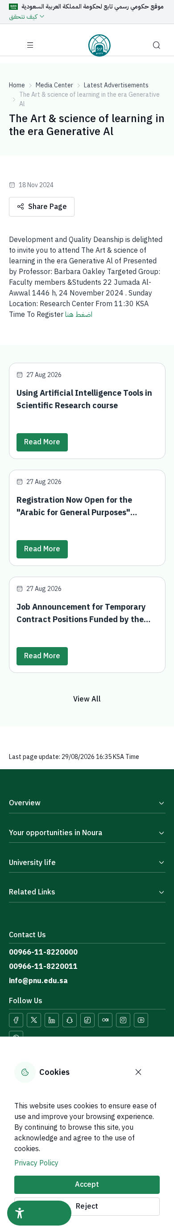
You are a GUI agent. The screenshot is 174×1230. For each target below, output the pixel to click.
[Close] (138, 1072)
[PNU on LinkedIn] (52, 1020)
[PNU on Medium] (105, 1020)
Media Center (54, 85)
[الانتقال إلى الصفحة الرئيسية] (99, 45)
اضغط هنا (78, 314)
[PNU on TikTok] (87, 1020)
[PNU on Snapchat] (69, 1020)
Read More (42, 442)
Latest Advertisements (116, 85)
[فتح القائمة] (30, 45)
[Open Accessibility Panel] (39, 1213)
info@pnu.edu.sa (38, 981)
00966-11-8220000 (43, 952)
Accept (87, 1184)
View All (87, 699)
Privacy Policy (36, 1163)
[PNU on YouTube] (141, 1020)
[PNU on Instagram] (123, 1020)
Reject (87, 1206)
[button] (157, 45)
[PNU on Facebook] (16, 1020)
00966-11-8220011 (43, 966)
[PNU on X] (34, 1020)
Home (17, 85)
